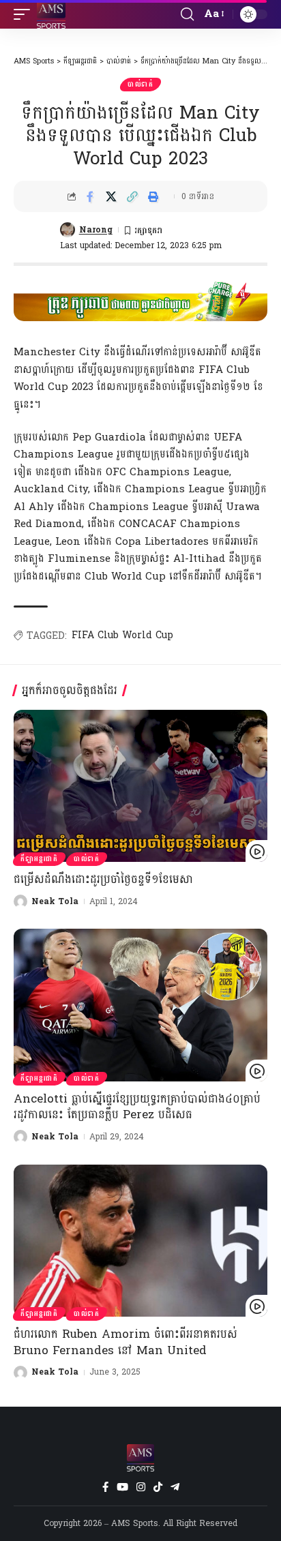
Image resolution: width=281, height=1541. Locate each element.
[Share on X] (111, 196)
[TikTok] (158, 1487)
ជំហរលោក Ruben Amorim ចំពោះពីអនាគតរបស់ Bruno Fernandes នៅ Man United (125, 1342)
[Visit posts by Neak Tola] (20, 901)
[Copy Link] (132, 196)
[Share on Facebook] (90, 196)
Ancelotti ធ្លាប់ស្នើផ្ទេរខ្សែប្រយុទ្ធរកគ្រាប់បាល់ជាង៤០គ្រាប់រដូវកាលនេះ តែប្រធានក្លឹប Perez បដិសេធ (137, 1107)
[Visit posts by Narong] (67, 229)
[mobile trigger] (25, 14)
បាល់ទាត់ (140, 84)
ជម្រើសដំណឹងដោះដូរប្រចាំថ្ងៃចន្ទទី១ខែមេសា (103, 879)
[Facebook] (105, 1487)
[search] (187, 14)
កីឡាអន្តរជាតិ (39, 859)
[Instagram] (141, 1487)
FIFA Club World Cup (122, 635)
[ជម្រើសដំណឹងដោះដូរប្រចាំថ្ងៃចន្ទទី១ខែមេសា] (140, 786)
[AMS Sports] (51, 14)
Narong (96, 230)
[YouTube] (122, 1487)
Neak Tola (54, 901)
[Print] (153, 196)
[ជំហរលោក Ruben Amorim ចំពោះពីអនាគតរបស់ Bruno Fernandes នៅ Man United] (140, 1241)
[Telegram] (175, 1487)
